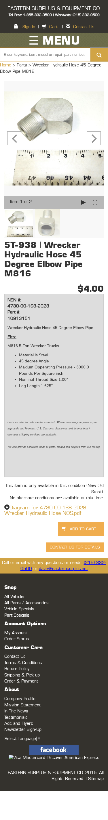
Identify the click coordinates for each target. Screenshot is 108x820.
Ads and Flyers (18, 723)
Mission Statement (22, 705)
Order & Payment (21, 681)
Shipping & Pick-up (22, 675)
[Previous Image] (14, 138)
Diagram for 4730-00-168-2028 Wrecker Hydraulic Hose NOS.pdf (45, 510)
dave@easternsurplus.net (63, 569)
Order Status (16, 639)
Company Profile (19, 699)
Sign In (28, 27)
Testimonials (16, 717)
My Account (15, 633)
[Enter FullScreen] (95, 202)
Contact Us (83, 27)
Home (6, 65)
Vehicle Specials (19, 609)
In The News (16, 711)
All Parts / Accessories (26, 603)
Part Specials (16, 615)
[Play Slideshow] (83, 202)
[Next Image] (94, 138)
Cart (53, 27)
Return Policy (16, 669)
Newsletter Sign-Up (22, 729)
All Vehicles (15, 597)
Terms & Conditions (23, 663)
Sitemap (96, 779)
